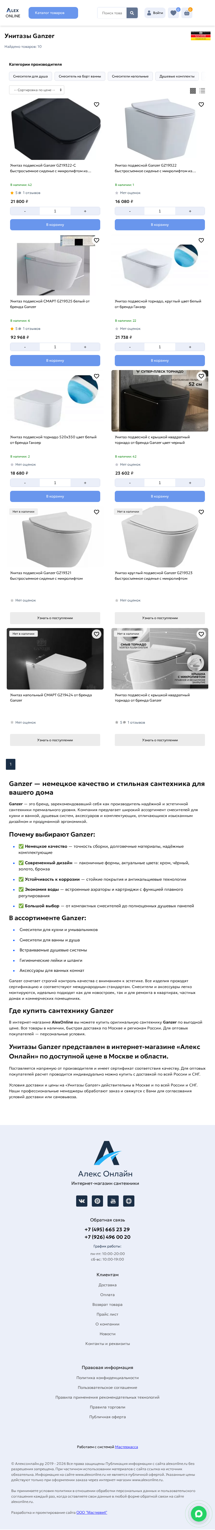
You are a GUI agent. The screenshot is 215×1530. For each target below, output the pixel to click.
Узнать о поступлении (55, 618)
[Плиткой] (193, 91)
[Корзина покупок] (186, 13)
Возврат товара (107, 1304)
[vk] (81, 1201)
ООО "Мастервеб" (91, 1512)
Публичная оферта (107, 1416)
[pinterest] (97, 1201)
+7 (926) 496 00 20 (107, 1237)
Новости (108, 1333)
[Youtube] (113, 1201)
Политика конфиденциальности (107, 1377)
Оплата (107, 1294)
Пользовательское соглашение (107, 1387)
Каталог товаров (49, 12)
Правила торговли (107, 1407)
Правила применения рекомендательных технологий (107, 1397)
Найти (132, 13)
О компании (107, 1324)
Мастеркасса (126, 1446)
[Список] (202, 90)
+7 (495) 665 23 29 (107, 1229)
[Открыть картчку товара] (55, 129)
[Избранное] (173, 13)
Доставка (108, 1284)
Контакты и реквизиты (107, 1343)
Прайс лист (107, 1314)
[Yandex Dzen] (128, 1201)
